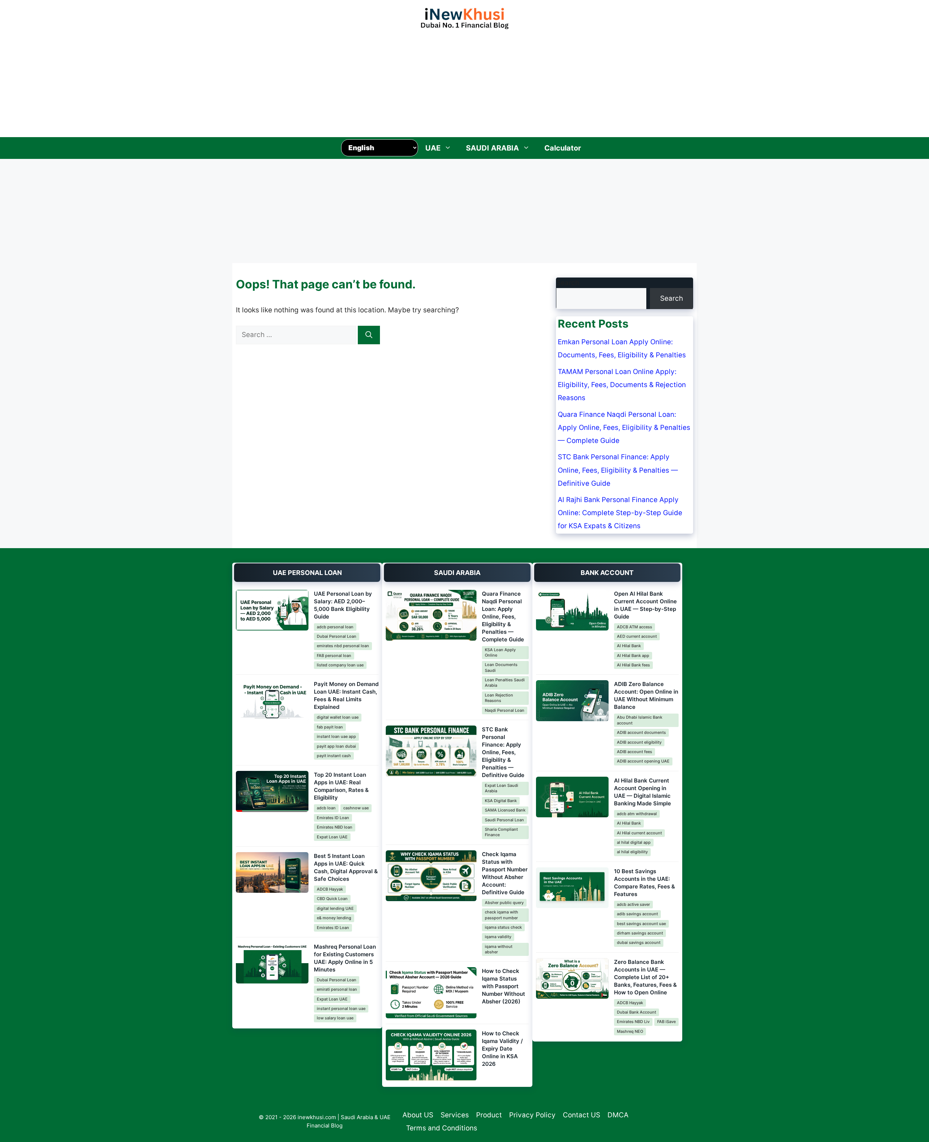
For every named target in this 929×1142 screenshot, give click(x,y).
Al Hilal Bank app (633, 655)
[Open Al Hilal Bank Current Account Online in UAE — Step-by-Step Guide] (572, 610)
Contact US (581, 1115)
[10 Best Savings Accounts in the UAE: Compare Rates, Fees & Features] (572, 887)
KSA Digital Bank (501, 800)
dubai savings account (638, 942)
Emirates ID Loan (333, 817)
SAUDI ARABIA (492, 148)
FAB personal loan (334, 655)
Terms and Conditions (441, 1128)
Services (455, 1115)
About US (417, 1115)
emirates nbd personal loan (343, 645)
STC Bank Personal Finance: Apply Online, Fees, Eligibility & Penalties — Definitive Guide (618, 470)
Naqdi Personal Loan (504, 710)
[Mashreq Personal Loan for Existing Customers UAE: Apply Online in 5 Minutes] (272, 963)
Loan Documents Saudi (501, 667)
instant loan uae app (336, 736)
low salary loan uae (335, 1017)
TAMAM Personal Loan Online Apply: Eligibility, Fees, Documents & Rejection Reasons (622, 384)
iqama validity (498, 936)
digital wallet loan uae (338, 717)
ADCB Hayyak (330, 889)
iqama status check (503, 927)
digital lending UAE (335, 908)
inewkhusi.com (317, 1117)
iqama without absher (498, 949)
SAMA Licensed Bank (505, 810)
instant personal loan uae (341, 1008)
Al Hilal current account (639, 832)
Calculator (562, 148)
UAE (433, 148)
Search (567, 283)
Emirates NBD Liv (633, 1021)
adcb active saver (633, 904)
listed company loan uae (340, 664)
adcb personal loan (335, 626)
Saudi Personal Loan (504, 819)
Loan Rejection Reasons (499, 698)
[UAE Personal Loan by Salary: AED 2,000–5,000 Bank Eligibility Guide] (272, 610)
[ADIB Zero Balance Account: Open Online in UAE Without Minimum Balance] (572, 700)
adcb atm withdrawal (637, 813)
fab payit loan (330, 727)
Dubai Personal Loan (336, 636)
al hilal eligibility (632, 851)
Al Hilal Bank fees (633, 664)
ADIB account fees (634, 751)
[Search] (369, 335)
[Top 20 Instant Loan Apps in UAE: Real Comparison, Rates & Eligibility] (272, 791)
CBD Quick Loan (332, 898)
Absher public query (504, 902)
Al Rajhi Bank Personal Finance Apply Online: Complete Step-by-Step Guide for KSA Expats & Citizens (620, 513)
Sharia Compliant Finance (501, 832)
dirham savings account (640, 933)
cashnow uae (356, 807)
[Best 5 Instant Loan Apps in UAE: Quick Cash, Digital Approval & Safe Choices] (272, 872)
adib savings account (637, 913)
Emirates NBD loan (334, 827)
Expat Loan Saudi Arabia (501, 788)
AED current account (637, 636)
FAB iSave (666, 1021)
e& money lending (334, 917)
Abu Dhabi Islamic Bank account (639, 720)
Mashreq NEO (630, 1031)
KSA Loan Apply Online (500, 652)
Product (489, 1115)
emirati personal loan (337, 989)
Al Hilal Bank (629, 645)
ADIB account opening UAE (643, 761)
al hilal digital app (634, 842)
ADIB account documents (641, 732)
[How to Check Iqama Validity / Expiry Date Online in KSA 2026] (431, 1055)
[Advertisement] (464, 81)
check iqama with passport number (501, 914)
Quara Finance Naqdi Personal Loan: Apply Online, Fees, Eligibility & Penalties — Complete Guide (624, 427)
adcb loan (326, 807)
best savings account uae (641, 923)
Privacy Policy (532, 1115)
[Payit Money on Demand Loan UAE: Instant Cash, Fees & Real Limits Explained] (272, 700)
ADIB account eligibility (639, 742)
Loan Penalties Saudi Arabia (505, 682)
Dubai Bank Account (636, 1012)
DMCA (618, 1115)
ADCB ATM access (634, 626)
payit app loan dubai (336, 746)
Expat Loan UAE (332, 836)
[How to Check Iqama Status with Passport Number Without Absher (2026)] (431, 992)
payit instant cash (334, 755)
